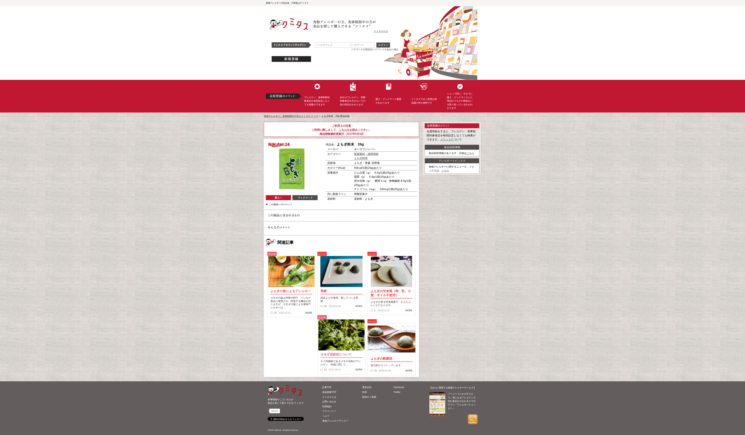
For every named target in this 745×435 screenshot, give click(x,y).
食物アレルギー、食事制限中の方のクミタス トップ (291, 116)
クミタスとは (381, 31)
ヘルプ (325, 416)
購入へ (278, 197)
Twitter (397, 392)
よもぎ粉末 (361, 158)
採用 (364, 392)
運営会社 (367, 387)
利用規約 (327, 406)
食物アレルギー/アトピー (335, 420)
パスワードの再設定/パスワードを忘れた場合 (374, 49)
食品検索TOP (329, 392)
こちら (343, 129)
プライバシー (329, 411)
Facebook (399, 387)
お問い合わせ (329, 401)
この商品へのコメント (279, 204)
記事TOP (327, 387)
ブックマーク (305, 197)
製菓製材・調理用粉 (366, 154)
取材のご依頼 (369, 397)
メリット (445, 139)
